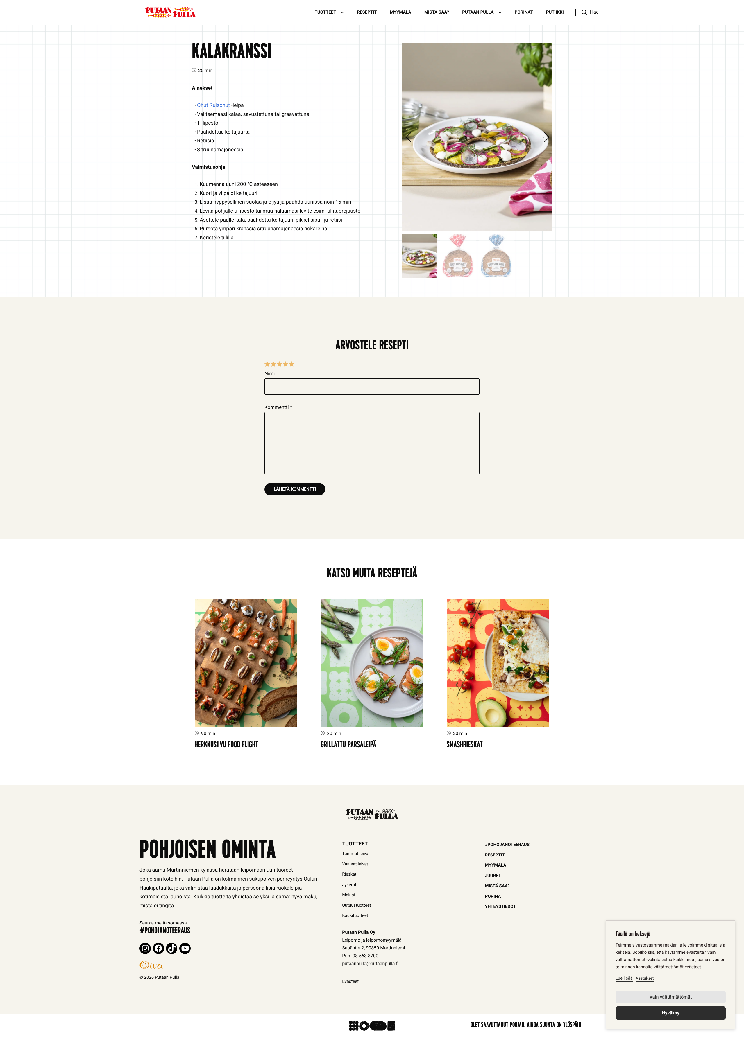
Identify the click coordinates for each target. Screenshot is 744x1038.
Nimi (269, 374)
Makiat (348, 894)
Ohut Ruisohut (213, 105)
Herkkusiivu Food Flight (226, 745)
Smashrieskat (465, 745)
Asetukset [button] (645, 978)
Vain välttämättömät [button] (671, 997)
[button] (587, 12)
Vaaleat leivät (355, 864)
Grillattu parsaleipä (348, 745)
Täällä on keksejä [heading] (633, 934)
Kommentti (278, 407)
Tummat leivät (356, 853)
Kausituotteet (355, 915)
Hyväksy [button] (670, 1013)
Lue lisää (624, 978)
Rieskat (349, 874)
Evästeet (350, 981)
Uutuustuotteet (356, 905)
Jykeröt (349, 884)
